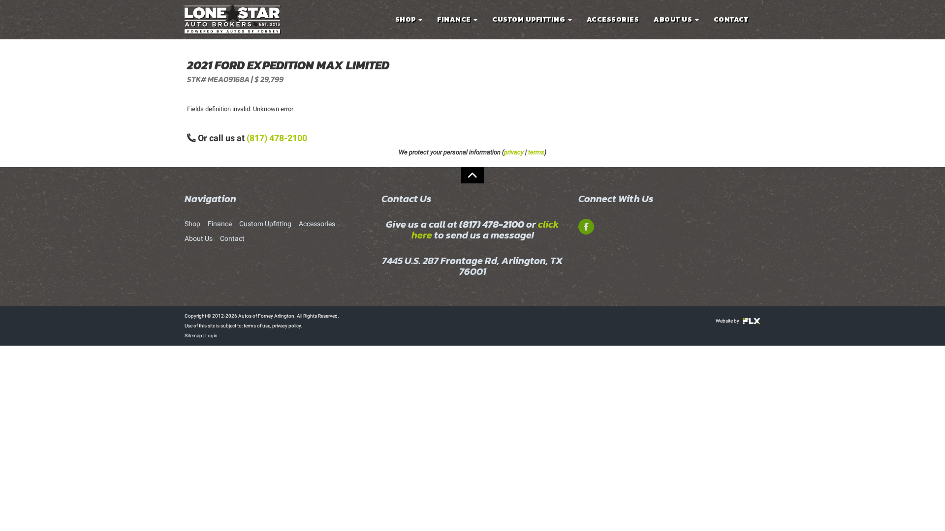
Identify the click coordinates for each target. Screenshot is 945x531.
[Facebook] (586, 227)
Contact (731, 19)
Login (211, 335)
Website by (728, 321)
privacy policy (286, 325)
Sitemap (193, 335)
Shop (406, 19)
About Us (674, 19)
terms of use (257, 325)
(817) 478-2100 (277, 138)
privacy (514, 152)
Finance (454, 19)
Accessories (613, 19)
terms (536, 152)
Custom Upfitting (529, 19)
